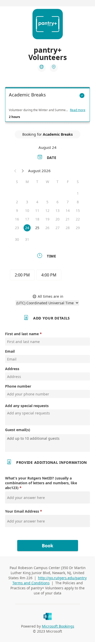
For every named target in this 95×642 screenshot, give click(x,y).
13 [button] (57, 210)
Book (47, 546)
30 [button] (17, 239)
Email (10, 351)
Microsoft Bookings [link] (58, 626)
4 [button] (37, 201)
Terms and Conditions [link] (31, 582)
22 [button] (78, 219)
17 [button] (27, 219)
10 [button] (27, 210)
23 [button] (17, 227)
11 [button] (37, 210)
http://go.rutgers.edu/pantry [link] (62, 577)
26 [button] (47, 227)
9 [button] (17, 210)
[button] (15, 170)
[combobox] (48, 438)
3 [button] (27, 201)
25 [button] (37, 227)
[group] (47, 275)
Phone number (18, 386)
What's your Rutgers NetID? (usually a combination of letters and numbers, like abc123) (41, 483)
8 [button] (78, 201)
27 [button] (57, 227)
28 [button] (68, 227)
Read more (77, 110)
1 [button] (78, 193)
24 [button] (27, 227)
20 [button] (57, 219)
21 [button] (68, 219)
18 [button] (37, 219)
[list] (47, 105)
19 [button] (47, 219)
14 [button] (68, 210)
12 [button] (47, 210)
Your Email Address (22, 511)
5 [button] (47, 201)
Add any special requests (27, 405)
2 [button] (17, 201)
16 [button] (17, 219)
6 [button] (57, 201)
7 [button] (68, 201)
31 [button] (27, 239)
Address (12, 368)
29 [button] (78, 227)
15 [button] (78, 210)
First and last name (22, 333)
